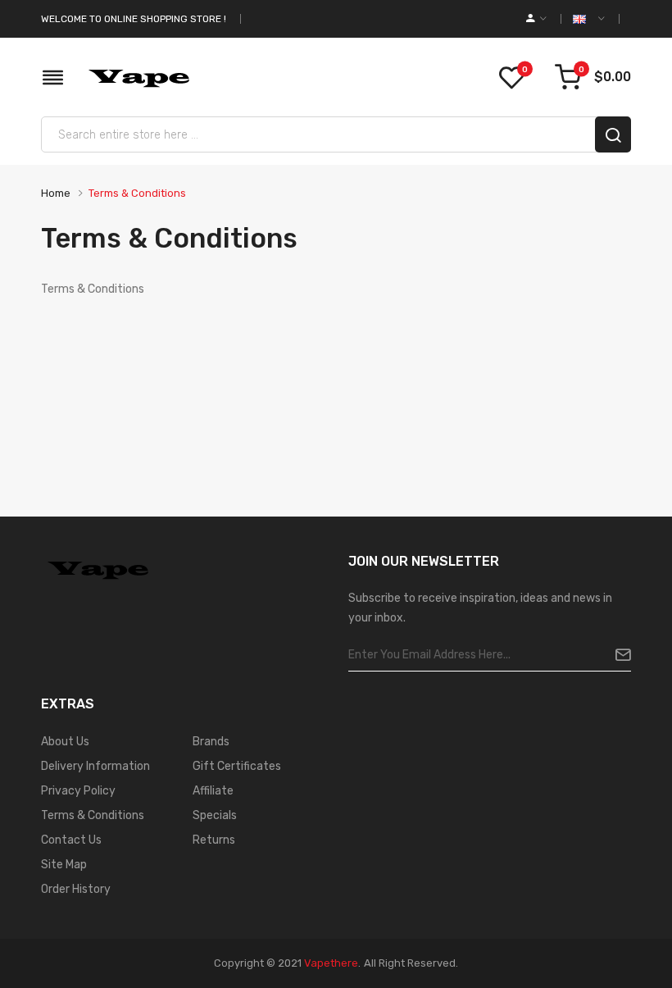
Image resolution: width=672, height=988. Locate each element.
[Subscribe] (616, 655)
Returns (214, 840)
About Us (65, 742)
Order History (76, 889)
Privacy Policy (78, 791)
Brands (211, 742)
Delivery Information (95, 766)
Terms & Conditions (137, 193)
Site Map (64, 865)
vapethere (331, 963)
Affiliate (213, 791)
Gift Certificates (237, 766)
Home (55, 193)
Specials (215, 815)
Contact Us (71, 840)
